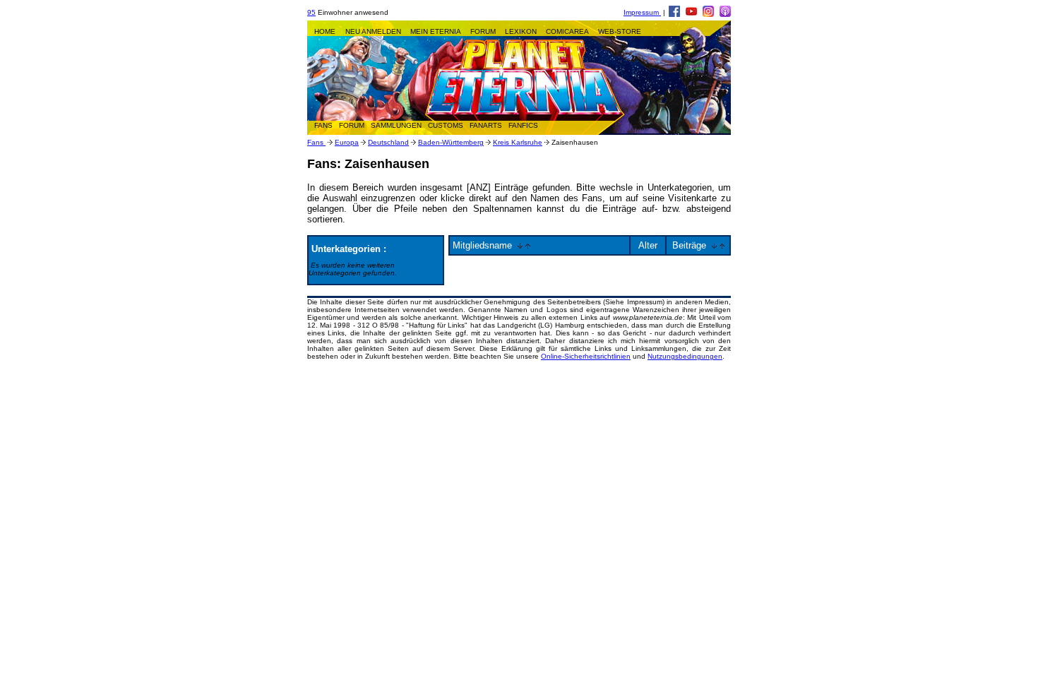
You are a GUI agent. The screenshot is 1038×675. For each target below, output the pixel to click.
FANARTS (486, 125)
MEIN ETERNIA (435, 31)
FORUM (483, 31)
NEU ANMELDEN (373, 31)
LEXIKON (521, 31)
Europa (347, 142)
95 (311, 12)
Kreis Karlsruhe (517, 142)
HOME (324, 31)
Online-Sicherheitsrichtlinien (586, 356)
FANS (323, 125)
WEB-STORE (619, 31)
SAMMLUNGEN (396, 125)
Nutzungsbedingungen (685, 356)
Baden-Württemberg (451, 142)
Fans (316, 142)
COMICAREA (567, 31)
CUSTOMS (445, 125)
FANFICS (523, 125)
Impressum (642, 12)
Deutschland (388, 142)
